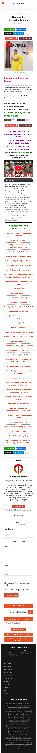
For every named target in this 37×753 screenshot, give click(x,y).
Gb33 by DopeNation (18, 293)
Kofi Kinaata (19, 717)
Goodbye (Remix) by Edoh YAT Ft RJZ (18, 307)
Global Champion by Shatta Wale (18, 270)
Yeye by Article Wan (18, 431)
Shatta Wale (18, 737)
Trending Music (11, 743)
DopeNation (13, 709)
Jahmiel (21, 711)
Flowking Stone (11, 711)
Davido (28, 706)
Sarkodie (9, 737)
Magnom (19, 726)
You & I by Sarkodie (18, 240)
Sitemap (23, 655)
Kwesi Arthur (24, 723)
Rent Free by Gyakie (18, 327)
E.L (20, 709)
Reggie (21, 734)
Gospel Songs (8, 672)
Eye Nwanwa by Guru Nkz (18, 378)
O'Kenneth (26, 729)
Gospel (18, 14)
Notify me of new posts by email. (17, 589)
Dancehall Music (9, 669)
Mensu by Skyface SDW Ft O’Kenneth (18, 337)
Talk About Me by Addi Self (18, 403)
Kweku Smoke (13, 723)
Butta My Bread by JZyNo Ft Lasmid (18, 346)
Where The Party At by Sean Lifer (18, 427)
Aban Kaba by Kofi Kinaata (18, 252)
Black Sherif (28, 703)
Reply (7, 534)
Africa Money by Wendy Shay (18, 355)
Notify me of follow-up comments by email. (18, 584)
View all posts (18, 506)
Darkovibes (20, 706)
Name (6, 565)
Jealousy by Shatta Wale (18, 311)
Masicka (27, 726)
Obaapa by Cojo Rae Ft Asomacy (18, 265)
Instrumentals (8, 675)
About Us (6, 684)
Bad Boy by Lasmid (18, 341)
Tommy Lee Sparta (23, 740)
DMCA (6, 691)
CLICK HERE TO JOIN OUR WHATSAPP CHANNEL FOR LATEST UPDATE (18, 134)
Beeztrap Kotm (17, 703)
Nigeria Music (8, 666)
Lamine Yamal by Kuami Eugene (18, 256)
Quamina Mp (12, 734)
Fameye (26, 709)
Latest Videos (8, 678)
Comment (7, 546)
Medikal (10, 729)
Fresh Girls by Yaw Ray (18, 298)
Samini (27, 734)
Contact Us (7, 687)
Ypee (18, 748)
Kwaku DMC (24, 720)
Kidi (26, 714)
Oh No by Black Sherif (18, 302)
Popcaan (25, 731)
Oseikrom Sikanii (15, 731)
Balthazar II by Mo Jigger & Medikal (18, 261)
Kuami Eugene (14, 720)
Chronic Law (10, 706)
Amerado (8, 703)
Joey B (12, 714)
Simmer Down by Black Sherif (18, 366)
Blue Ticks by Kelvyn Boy (18, 436)
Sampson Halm (19, 23)
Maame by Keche (18, 323)
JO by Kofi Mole (19, 288)
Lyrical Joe (11, 726)
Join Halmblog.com (18, 629)
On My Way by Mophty (18, 422)
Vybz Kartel (9, 746)
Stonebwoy (27, 737)
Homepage (7, 681)
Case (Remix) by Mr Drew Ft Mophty (19, 350)
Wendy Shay (19, 746)
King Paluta (9, 717)
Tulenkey (21, 743)
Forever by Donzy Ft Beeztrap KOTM (18, 332)
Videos (29, 743)
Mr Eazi (18, 729)
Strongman (11, 740)
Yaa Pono (28, 746)
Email (6, 574)
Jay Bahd (28, 711)
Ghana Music (7, 663)
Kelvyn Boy (19, 714)
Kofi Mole (28, 717)
